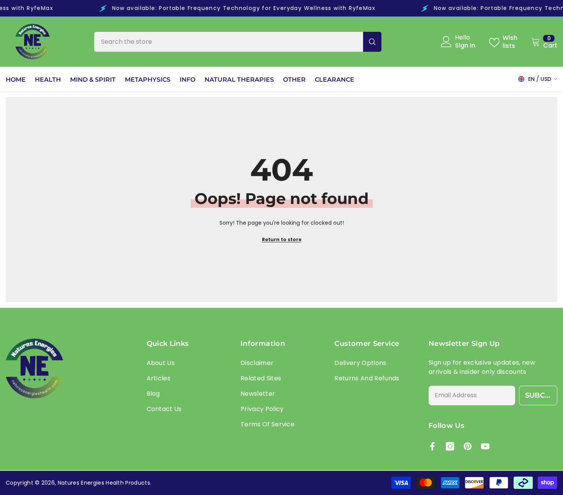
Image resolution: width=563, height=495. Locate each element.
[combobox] (228, 42)
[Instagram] (450, 446)
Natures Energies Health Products (104, 483)
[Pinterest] (467, 446)
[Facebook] (432, 446)
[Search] (237, 42)
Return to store (281, 239)
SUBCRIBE (541, 395)
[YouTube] (485, 446)
